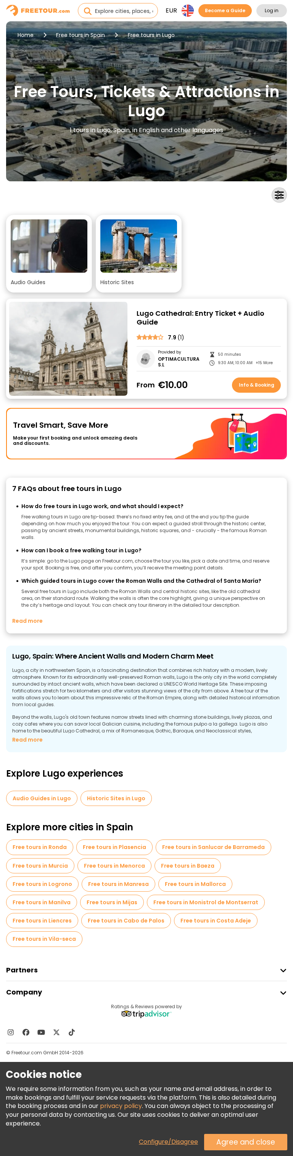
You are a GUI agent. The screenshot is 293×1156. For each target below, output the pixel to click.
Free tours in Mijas (112, 902)
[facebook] (26, 1032)
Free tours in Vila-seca (44, 939)
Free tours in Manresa (118, 884)
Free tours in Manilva (42, 902)
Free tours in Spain (80, 35)
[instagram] (10, 1032)
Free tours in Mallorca (195, 884)
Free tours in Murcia (40, 866)
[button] (49, 254)
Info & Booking (256, 385)
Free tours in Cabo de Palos (126, 920)
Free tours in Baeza (187, 866)
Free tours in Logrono (42, 884)
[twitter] (56, 1032)
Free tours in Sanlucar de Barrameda (213, 847)
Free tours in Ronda (40, 847)
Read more (27, 621)
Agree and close (245, 1142)
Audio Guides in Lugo (42, 798)
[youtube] (41, 1032)
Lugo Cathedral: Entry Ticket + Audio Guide (200, 317)
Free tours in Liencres (42, 920)
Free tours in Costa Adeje (215, 920)
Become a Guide (225, 10)
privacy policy (121, 1106)
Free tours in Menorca (114, 866)
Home (26, 35)
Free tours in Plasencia (114, 847)
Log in (272, 10)
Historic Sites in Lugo (116, 798)
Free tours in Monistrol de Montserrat (205, 902)
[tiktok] (71, 1032)
